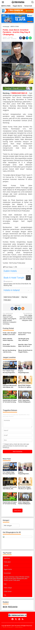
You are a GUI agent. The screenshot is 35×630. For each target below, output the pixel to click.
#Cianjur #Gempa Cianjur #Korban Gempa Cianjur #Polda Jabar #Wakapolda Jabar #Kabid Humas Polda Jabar (16, 578)
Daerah (6, 565)
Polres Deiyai (8, 588)
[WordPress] (19, 308)
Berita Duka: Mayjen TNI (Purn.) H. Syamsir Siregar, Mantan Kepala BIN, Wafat (25, 386)
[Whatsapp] (30, 38)
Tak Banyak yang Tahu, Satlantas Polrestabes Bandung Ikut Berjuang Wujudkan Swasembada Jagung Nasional (25, 339)
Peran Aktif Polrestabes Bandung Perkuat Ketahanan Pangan (9, 345)
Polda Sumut (7, 591)
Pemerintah (7, 573)
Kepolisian (7, 558)
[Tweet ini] (23, 38)
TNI (5, 595)
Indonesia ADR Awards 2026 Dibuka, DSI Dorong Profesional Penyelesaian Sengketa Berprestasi (10, 386)
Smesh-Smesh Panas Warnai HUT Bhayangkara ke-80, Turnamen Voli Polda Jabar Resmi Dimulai (24, 333)
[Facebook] (12, 308)
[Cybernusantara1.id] (18, 2)
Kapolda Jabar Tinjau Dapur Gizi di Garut (25, 345)
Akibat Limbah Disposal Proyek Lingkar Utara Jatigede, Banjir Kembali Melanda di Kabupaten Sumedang (10, 319)
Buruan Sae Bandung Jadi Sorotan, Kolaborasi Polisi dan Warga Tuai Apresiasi (9, 351)
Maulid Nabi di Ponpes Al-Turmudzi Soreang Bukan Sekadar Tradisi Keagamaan (10, 401)
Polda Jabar (7, 300)
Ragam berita (8, 569)
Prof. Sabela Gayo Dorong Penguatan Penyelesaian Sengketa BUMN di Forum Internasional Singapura (9, 371)
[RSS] (22, 308)
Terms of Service (8, 627)
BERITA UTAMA (6, 38)
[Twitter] (15, 308)
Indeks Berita (18, 627)
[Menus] (2, 2)
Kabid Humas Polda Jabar (11, 297)
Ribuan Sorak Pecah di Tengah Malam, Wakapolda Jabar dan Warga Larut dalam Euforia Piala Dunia (25, 351)
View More (17, 510)
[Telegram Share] (27, 38)
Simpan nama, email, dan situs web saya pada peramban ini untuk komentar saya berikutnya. (16, 445)
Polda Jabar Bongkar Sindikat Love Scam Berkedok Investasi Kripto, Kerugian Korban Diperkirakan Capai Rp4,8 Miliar (9, 333)
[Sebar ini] (20, 38)
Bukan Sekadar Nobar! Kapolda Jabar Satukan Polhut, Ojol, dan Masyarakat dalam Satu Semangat (9, 339)
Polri (5, 584)
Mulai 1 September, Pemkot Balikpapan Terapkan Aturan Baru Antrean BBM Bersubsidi (25, 401)
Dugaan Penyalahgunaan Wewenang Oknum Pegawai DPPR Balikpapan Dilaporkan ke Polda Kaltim (24, 371)
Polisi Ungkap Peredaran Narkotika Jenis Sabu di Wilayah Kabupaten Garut (26, 317)
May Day (24, 297)
